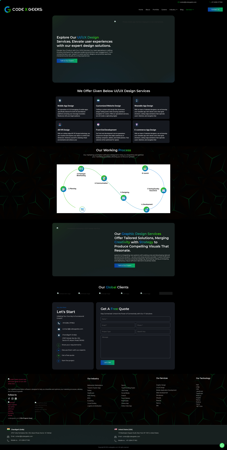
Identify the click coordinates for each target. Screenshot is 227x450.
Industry (172, 9)
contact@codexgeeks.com (72, 329)
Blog (181, 9)
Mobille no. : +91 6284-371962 (20, 440)
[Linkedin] (16, 399)
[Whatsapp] (222, 445)
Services (189, 9)
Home (141, 9)
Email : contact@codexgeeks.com (22, 436)
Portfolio (156, 9)
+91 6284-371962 (68, 323)
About (148, 9)
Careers (164, 9)
